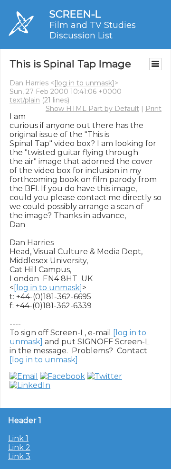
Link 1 (18, 438)
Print (153, 108)
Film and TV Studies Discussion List (92, 30)
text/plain (25, 100)
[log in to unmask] (84, 83)
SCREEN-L (75, 14)
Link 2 (19, 447)
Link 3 (19, 456)
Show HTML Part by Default (92, 108)
